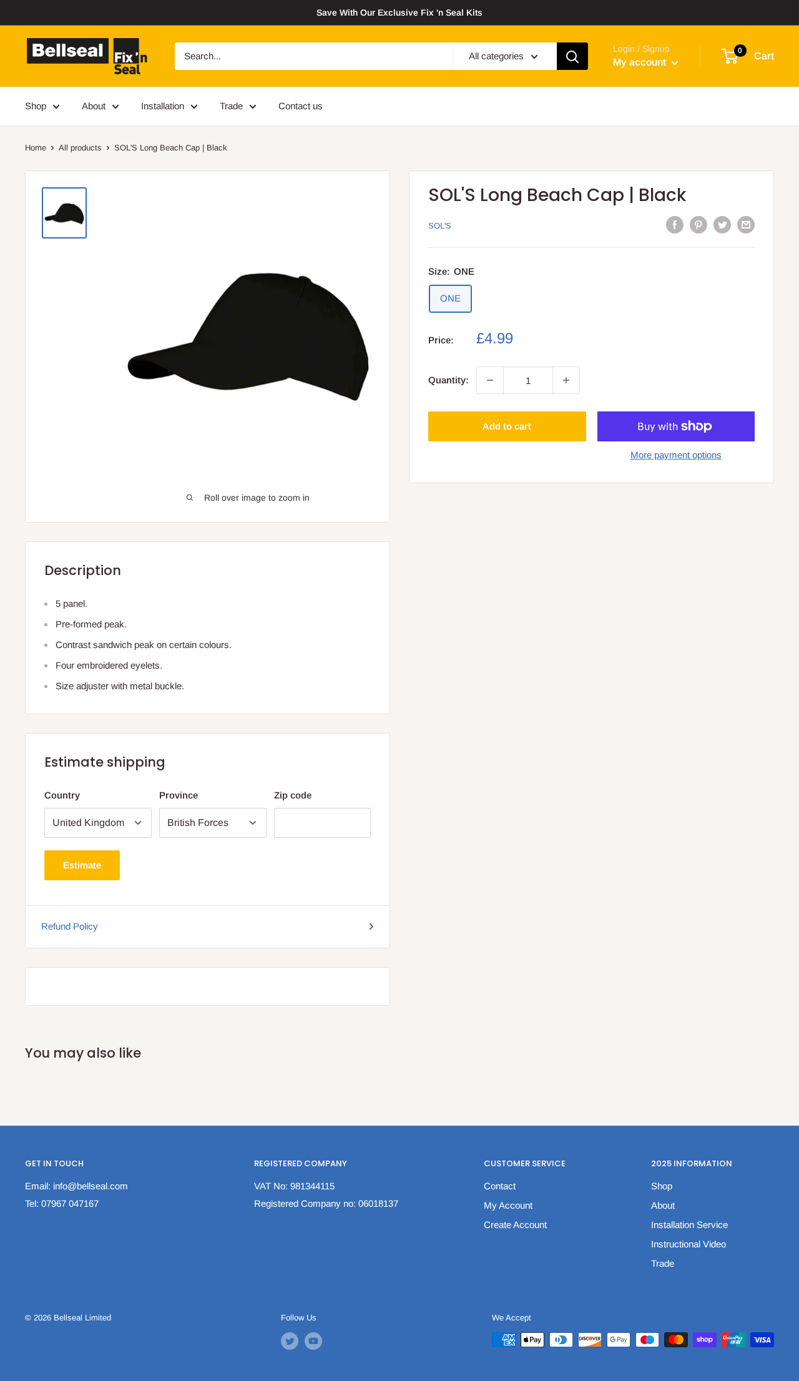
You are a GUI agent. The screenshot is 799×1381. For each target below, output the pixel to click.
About (93, 106)
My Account (508, 1205)
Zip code (292, 795)
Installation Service (689, 1224)
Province (178, 795)
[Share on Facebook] (675, 224)
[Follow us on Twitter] (289, 1341)
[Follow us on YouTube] (313, 1341)
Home (35, 147)
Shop (35, 106)
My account (641, 62)
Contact (500, 1186)
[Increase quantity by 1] (566, 380)
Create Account (515, 1224)
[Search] (572, 56)
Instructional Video (688, 1244)
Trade (231, 106)
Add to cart (507, 426)
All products (80, 147)
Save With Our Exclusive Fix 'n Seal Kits (399, 12)
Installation (162, 106)
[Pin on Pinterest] (698, 224)
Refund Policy (69, 926)
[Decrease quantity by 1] (490, 380)
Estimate (82, 865)
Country (62, 795)
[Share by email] (746, 224)
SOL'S (439, 225)
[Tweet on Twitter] (722, 224)
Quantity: (448, 380)
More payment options (676, 455)
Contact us (300, 106)
